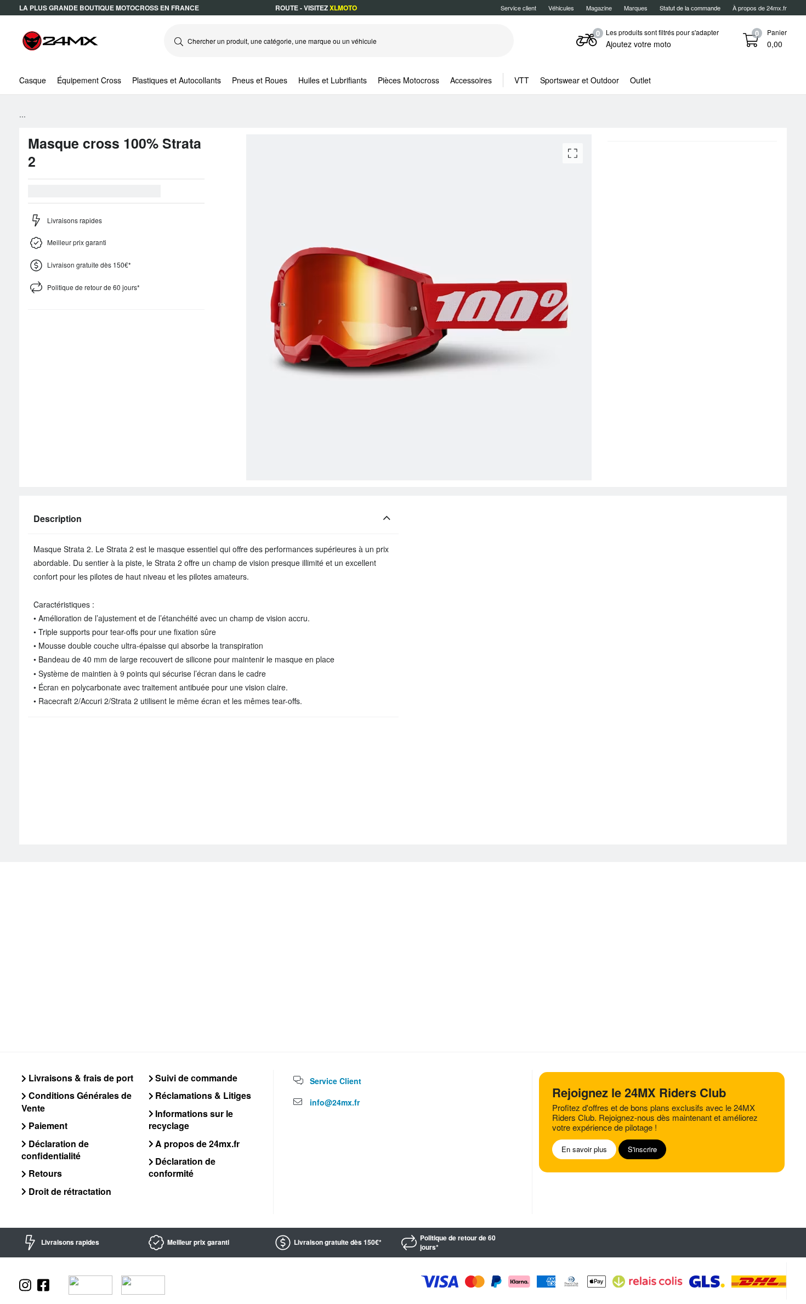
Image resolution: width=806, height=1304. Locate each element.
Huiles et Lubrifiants (332, 80)
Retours (44, 1173)
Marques (636, 7)
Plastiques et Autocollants (176, 80)
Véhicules (561, 7)
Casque (32, 80)
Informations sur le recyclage (191, 1119)
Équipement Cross (89, 80)
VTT (521, 80)
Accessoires (471, 80)
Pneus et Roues (259, 80)
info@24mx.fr (335, 1102)
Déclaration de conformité (182, 1167)
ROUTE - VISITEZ (316, 8)
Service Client (335, 1080)
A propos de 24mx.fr (196, 1143)
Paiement (46, 1125)
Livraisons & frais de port (79, 1077)
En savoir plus (584, 1149)
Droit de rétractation (68, 1191)
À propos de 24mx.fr (760, 7)
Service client (518, 7)
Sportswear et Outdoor (579, 80)
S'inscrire (642, 1149)
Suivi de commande (195, 1077)
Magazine (599, 7)
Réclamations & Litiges (202, 1095)
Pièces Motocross (408, 80)
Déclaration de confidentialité (55, 1149)
